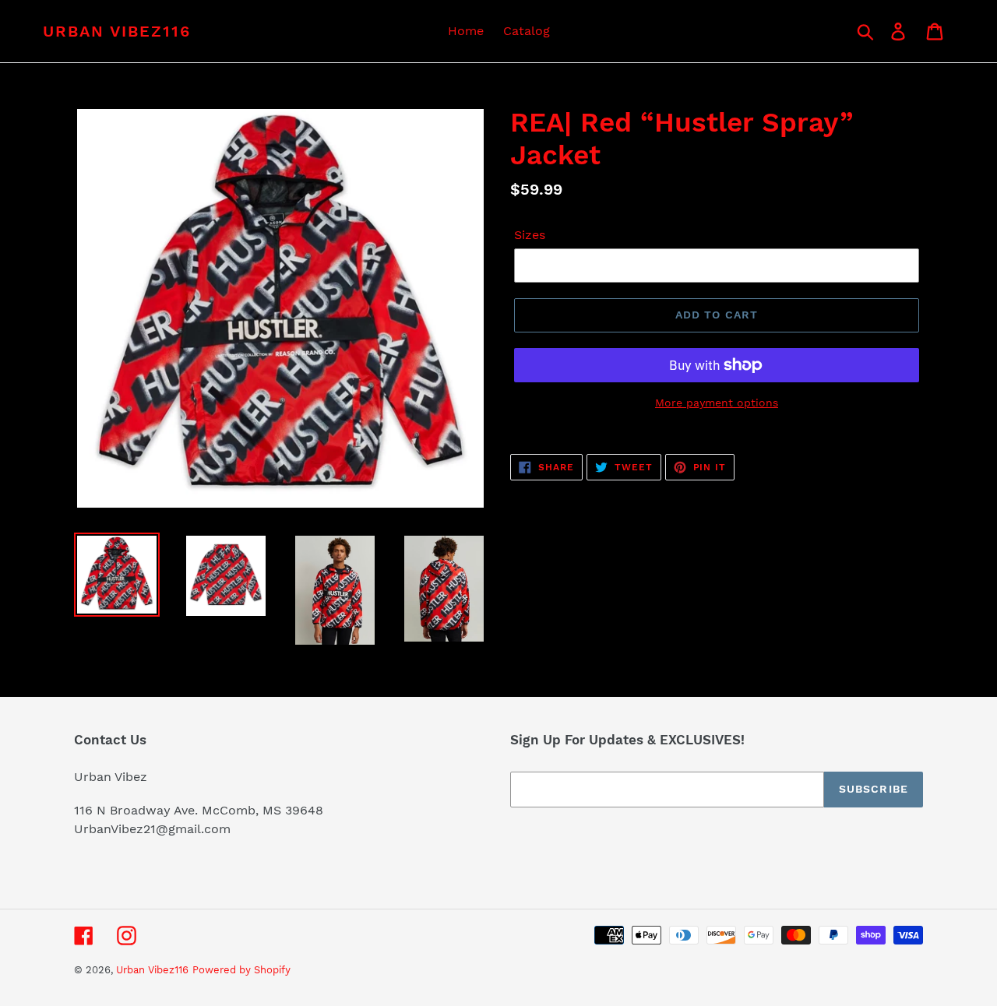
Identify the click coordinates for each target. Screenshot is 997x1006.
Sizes (529, 234)
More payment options (716, 402)
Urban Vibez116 (117, 31)
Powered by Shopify (241, 970)
